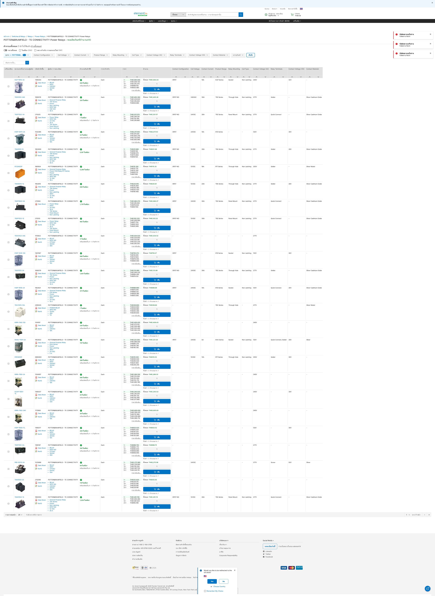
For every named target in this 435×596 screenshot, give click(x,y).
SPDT (51, 194)
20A (51, 402)
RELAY (52, 82)
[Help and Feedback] (427, 588)
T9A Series (53, 154)
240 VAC (53, 109)
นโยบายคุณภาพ (225, 548)
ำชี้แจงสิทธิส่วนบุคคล (139, 577)
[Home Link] (140, 15)
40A (51, 246)
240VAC (52, 86)
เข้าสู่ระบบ (271, 14)
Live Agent (136, 552)
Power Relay (54, 117)
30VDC (52, 140)
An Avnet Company (139, 586)
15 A (51, 301)
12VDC (52, 311)
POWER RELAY (55, 308)
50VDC (52, 470)
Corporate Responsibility (228, 555)
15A (51, 142)
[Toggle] (5, 50)
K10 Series (53, 292)
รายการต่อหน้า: (10, 515)
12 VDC (52, 161)
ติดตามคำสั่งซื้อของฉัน (184, 544)
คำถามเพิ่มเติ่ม (137, 559)
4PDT (51, 350)
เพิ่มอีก (250, 55)
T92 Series (53, 102)
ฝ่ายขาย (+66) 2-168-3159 (142, 544)
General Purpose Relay (58, 100)
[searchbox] (212, 14)
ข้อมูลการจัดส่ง (181, 555)
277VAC (52, 242)
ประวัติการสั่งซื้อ (181, 548)
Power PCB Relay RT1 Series (60, 171)
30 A (51, 123)
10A (51, 90)
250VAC (52, 363)
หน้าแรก (7, 36)
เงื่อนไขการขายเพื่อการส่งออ (182, 577)
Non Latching (54, 105)
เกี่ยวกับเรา (223, 544)
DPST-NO (53, 107)
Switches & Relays (18, 36)
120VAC (52, 138)
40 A (51, 111)
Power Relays (40, 36)
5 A (51, 353)
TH (51, 315)
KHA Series (54, 344)
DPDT (51, 84)
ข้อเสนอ (267, 9)
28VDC (52, 244)
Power (52, 103)
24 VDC (52, 121)
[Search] (241, 14)
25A (51, 472)
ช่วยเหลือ (282, 9)
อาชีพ (221, 552)
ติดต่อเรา (274, 9)
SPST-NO (53, 159)
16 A (51, 180)
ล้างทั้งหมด (36, 46)
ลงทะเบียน (279, 14)
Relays (30, 36)
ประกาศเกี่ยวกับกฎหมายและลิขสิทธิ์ (159, 577)
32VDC (52, 88)
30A (51, 490)
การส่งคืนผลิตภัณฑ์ (182, 552)
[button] (139, 21)
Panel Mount (54, 126)
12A (51, 367)
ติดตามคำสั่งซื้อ (292, 9)
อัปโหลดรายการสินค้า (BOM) (279, 21)
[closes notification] (432, 2)
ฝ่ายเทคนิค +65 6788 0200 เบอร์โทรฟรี (146, 548)
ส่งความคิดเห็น (137, 555)
